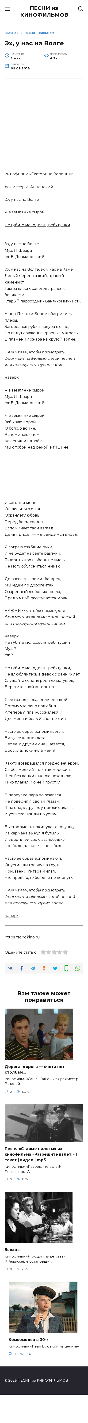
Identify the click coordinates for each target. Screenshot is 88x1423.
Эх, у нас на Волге (22, 199)
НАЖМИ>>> (16, 352)
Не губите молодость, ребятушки (37, 225)
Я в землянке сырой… (26, 212)
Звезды (13, 1249)
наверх (12, 377)
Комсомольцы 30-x (29, 1339)
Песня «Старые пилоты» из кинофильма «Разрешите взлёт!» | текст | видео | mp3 (41, 1154)
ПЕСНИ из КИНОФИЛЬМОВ (44, 11)
